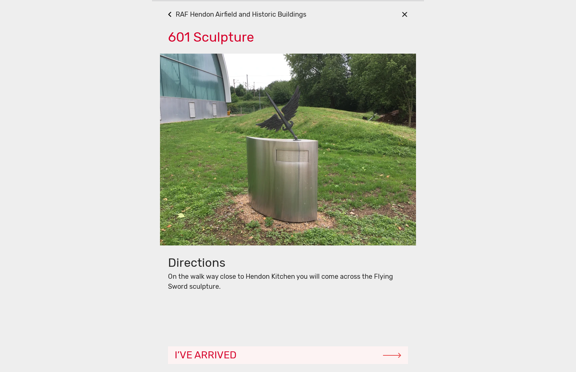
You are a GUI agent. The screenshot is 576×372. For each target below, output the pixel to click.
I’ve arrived (206, 355)
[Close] (404, 14)
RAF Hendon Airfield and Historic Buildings (241, 14)
